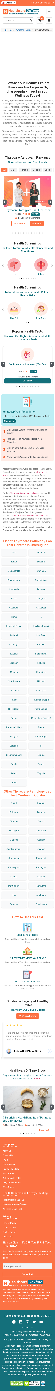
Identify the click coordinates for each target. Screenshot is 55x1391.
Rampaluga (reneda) (41, 718)
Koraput (41, 876)
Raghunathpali (41, 709)
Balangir (41, 803)
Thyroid (14, 274)
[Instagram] (27, 1322)
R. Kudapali (13, 709)
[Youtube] (41, 1322)
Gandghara (41, 598)
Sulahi (14, 764)
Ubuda (14, 782)
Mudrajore (41, 672)
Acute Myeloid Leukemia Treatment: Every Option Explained (24, 1119)
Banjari (14, 562)
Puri (14, 895)
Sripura (41, 755)
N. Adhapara (14, 681)
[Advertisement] (27, 54)
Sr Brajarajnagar (14, 755)
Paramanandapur (41, 700)
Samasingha (41, 736)
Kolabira (41, 644)
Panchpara (41, 690)
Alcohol (41, 318)
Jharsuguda (13, 858)
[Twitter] (34, 1322)
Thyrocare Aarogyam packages (24, 493)
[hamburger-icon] (49, 11)
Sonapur (14, 904)
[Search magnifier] (31, 20)
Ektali (14, 598)
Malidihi (41, 663)
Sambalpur (41, 895)
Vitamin (41, 274)
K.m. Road (41, 635)
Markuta (14, 672)
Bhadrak (14, 821)
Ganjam (41, 840)
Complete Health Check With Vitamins (27, 210)
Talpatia (41, 773)
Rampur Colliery (14, 727)
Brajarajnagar (13, 580)
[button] (5, 202)
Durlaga (41, 589)
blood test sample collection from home (30, 515)
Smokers (14, 318)
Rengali (14, 736)
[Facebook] (14, 1322)
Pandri (14, 700)
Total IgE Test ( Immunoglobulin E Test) (27, 364)
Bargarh (41, 812)
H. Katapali (41, 608)
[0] (39, 21)
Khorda (13, 876)
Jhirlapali (14, 635)
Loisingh (14, 663)
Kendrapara (13, 867)
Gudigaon (14, 608)
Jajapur (41, 849)
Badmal (41, 552)
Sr (41, 746)
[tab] (4, 170)
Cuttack (41, 821)
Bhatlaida (41, 571)
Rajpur (14, 718)
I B (41, 617)
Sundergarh (41, 904)
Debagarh (14, 830)
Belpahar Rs (14, 571)
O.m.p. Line (14, 690)
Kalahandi (41, 858)
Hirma (14, 617)
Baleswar (13, 812)
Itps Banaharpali (41, 626)
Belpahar (41, 562)
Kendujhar (41, 867)
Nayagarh (41, 886)
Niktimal (41, 681)
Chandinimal (41, 580)
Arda (14, 552)
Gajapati (14, 840)
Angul (14, 803)
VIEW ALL (38, 1078)
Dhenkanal (41, 830)
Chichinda (14, 589)
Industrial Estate (13, 626)
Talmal (14, 773)
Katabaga (14, 644)
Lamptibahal (41, 654)
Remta (41, 727)
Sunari (41, 764)
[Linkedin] (21, 1322)
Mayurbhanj (13, 886)
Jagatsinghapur (14, 849)
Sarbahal (14, 746)
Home (10, 30)
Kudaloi (14, 654)
